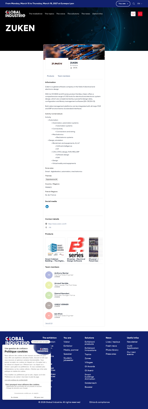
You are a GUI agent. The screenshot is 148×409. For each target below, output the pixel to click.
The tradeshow (35, 14)
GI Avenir (89, 371)
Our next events (131, 353)
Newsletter (132, 342)
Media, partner (71, 350)
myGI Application (133, 347)
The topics (49, 14)
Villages (89, 362)
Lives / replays (113, 342)
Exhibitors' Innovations (90, 349)
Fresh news (111, 346)
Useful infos (97, 14)
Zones (88, 358)
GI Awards (90, 367)
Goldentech (91, 383)
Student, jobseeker (68, 359)
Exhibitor (68, 346)
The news (85, 14)
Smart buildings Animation (90, 377)
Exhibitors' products (90, 343)
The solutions (73, 14)
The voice (60, 14)
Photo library (112, 350)
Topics (88, 354)
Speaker (68, 354)
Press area (111, 354)
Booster (88, 387)
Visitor (67, 342)
